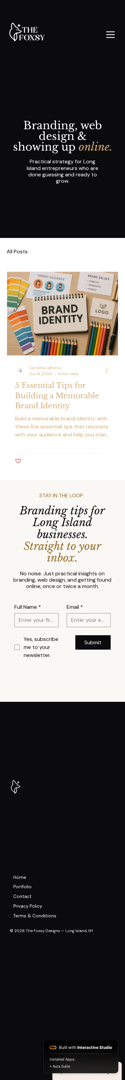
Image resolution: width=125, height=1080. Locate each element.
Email (75, 607)
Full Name (27, 607)
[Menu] (111, 35)
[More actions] (109, 370)
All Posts (17, 251)
